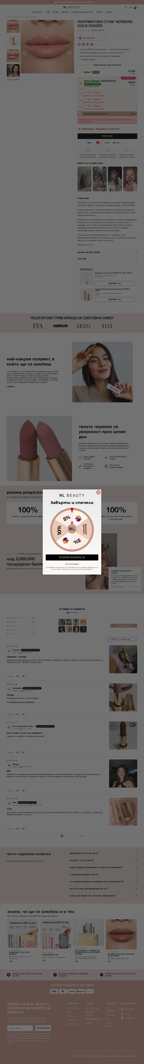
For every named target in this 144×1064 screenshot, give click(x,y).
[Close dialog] (98, 492)
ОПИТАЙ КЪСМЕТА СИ (72, 557)
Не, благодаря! (72, 563)
